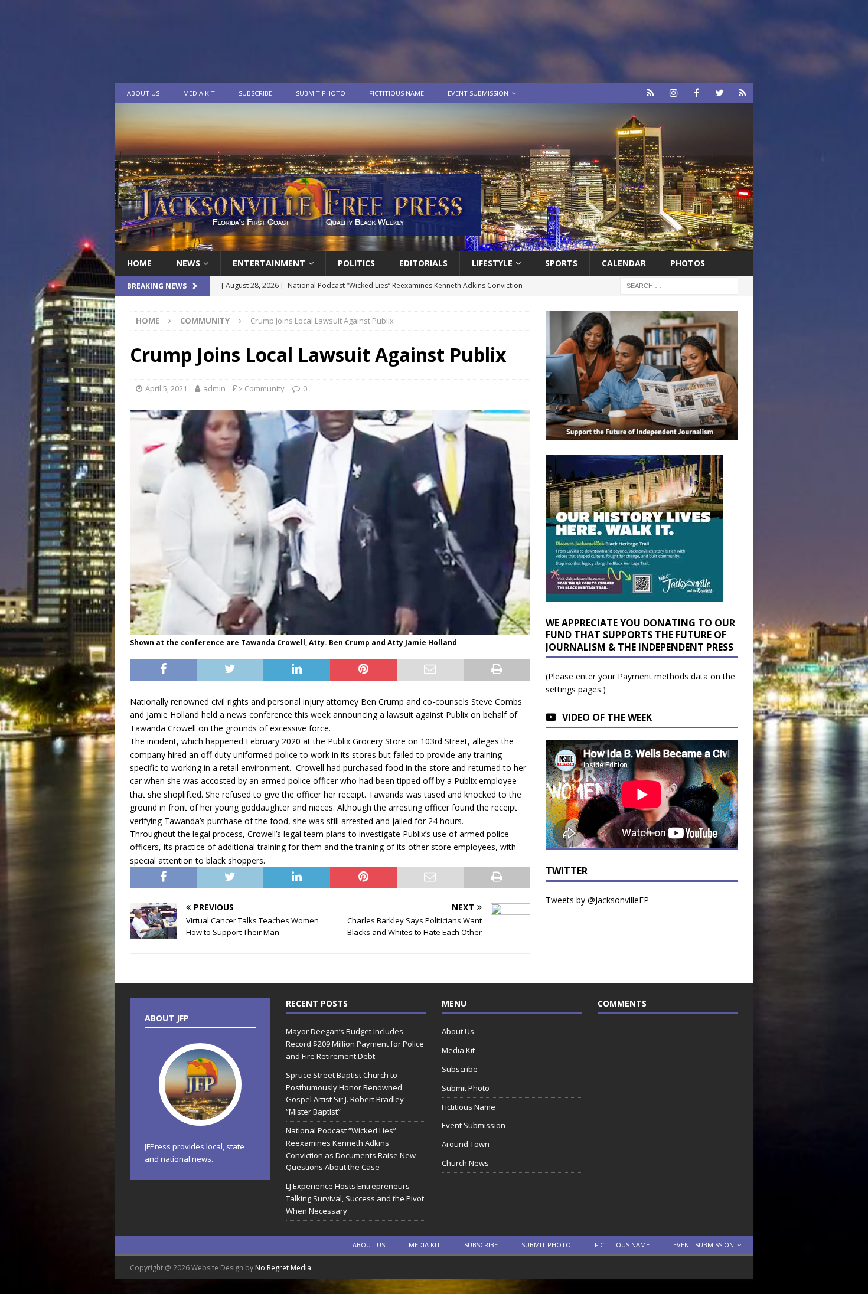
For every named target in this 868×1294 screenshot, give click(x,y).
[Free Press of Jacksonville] (434, 244)
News (188, 263)
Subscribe (255, 93)
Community (264, 388)
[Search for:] (679, 285)
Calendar (624, 263)
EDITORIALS (423, 263)
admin (214, 388)
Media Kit (199, 93)
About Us (143, 93)
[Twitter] (719, 93)
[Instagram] (673, 93)
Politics (356, 263)
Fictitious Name (396, 93)
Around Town (466, 1144)
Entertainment (269, 263)
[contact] (650, 93)
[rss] (742, 93)
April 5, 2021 (166, 388)
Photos (687, 263)
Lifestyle (492, 263)
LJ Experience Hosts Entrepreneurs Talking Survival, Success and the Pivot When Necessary (355, 1198)
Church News (465, 1163)
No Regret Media (283, 1268)
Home (139, 263)
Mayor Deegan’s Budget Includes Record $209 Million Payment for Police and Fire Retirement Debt (355, 1043)
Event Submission (478, 93)
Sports (561, 263)
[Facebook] (696, 93)
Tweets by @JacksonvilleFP (597, 900)
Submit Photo (320, 93)
